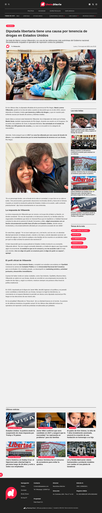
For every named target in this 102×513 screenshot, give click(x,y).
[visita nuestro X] (93, 4)
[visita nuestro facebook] (90, 4)
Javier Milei (76, 234)
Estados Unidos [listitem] (29, 16)
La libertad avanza (78, 238)
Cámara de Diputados (79, 247)
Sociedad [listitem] (42, 11)
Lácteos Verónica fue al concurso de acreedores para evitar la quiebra (50, 462)
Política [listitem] (31, 11)
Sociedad (23, 490)
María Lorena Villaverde (80, 230)
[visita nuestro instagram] (96, 4)
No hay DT (24, 497)
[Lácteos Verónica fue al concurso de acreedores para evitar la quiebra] (83, 163)
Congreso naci (77, 242)
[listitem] (58, 16)
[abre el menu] (6, 4)
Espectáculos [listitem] (55, 11)
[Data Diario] (51, 4)
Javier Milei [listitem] (18, 16)
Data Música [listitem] (69, 11)
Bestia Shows (25, 494)
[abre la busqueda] (9, 4)
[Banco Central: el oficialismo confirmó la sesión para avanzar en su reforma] (83, 142)
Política (23, 486)
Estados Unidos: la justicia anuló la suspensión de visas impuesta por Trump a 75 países (20, 433)
